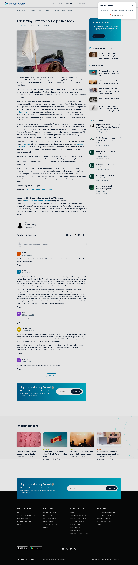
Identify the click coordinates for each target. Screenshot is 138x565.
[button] (69, 282)
